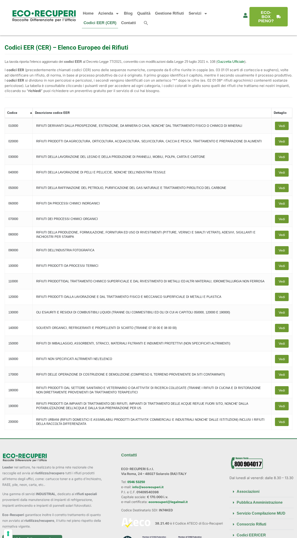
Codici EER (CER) (100, 23)
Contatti (128, 23)
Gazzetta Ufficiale (230, 62)
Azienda (105, 13)
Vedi (282, 126)
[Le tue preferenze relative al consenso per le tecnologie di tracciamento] (8, 533)
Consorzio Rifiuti (251, 524)
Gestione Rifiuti (169, 13)
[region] (148, 271)
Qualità (143, 13)
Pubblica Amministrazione (260, 502)
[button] (146, 23)
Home (88, 13)
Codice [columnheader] (12, 113)
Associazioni (248, 491)
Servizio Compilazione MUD (261, 513)
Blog (128, 13)
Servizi (195, 13)
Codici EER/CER (251, 535)
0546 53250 (135, 482)
